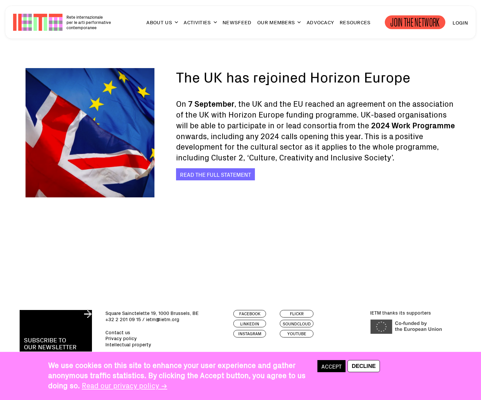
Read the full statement (215, 174)
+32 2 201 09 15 (123, 319)
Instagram (249, 333)
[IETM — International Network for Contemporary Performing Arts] (37, 22)
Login (460, 22)
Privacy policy (121, 338)
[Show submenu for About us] (173, 25)
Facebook (249, 314)
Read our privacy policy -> (124, 385)
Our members (276, 22)
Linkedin (249, 324)
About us (159, 22)
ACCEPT (331, 366)
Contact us (117, 332)
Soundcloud (297, 324)
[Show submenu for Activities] (212, 25)
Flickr (297, 314)
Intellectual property (128, 344)
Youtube (296, 333)
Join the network (415, 22)
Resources (355, 22)
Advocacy (320, 22)
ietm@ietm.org (162, 319)
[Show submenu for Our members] (296, 25)
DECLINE (364, 366)
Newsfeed (237, 22)
